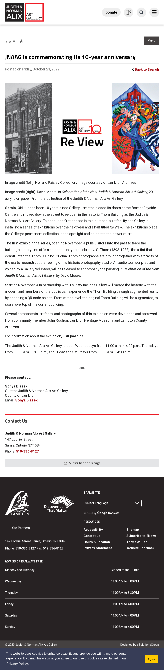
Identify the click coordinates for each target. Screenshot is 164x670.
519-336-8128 (53, 548)
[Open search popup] (141, 12)
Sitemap (132, 530)
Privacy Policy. (17, 663)
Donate (111, 12)
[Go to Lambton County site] (17, 503)
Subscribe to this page (84, 463)
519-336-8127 (27, 451)
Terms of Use (136, 542)
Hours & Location (97, 542)
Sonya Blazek (26, 400)
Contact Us (92, 536)
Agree (152, 659)
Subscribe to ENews (141, 536)
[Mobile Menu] (154, 12)
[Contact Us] (128, 12)
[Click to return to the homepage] (24, 12)
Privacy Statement (98, 548)
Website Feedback (140, 548)
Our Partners (21, 528)
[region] (151, 41)
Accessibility (93, 530)
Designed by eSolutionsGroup (139, 644)
